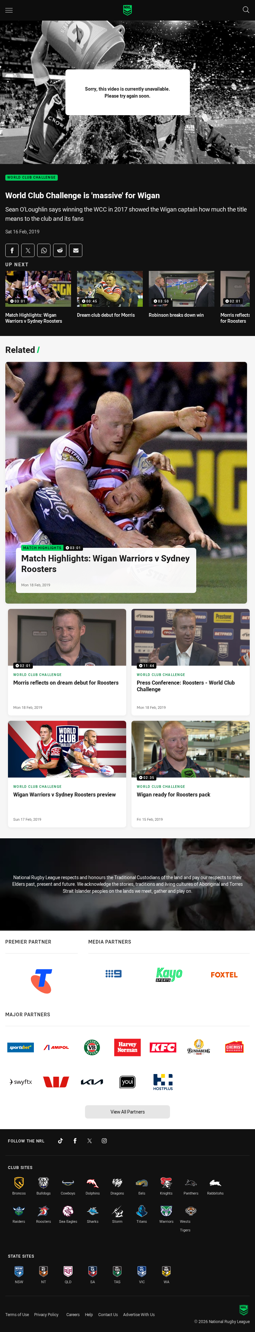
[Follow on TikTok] (60, 1141)
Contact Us (108, 1314)
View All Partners (128, 1112)
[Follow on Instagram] (104, 1141)
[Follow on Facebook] (75, 1141)
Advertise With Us (139, 1314)
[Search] (246, 10)
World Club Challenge (31, 178)
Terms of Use (17, 1314)
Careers (73, 1314)
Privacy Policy (46, 1314)
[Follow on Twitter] (89, 1141)
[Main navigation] (9, 10)
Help (89, 1314)
